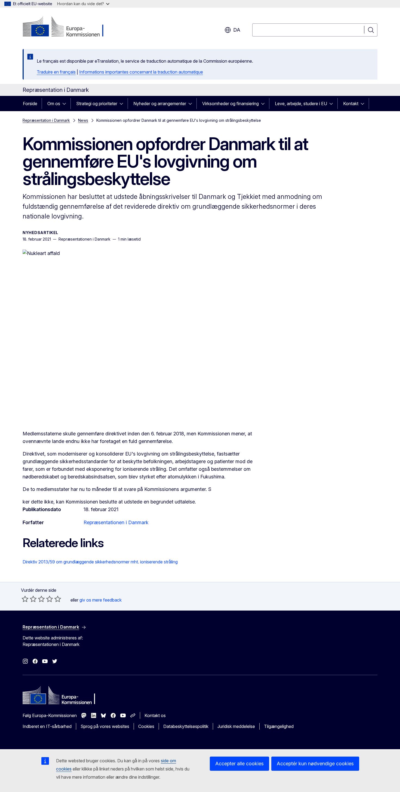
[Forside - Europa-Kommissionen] (66, 27)
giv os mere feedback (100, 600)
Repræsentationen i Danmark (116, 522)
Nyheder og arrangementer (159, 103)
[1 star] (25, 598)
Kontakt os (155, 715)
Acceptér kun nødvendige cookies (315, 763)
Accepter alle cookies (239, 763)
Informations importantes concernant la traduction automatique (141, 72)
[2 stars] (29, 598)
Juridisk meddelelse (236, 726)
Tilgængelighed (279, 726)
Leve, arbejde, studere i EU (301, 103)
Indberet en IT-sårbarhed (47, 726)
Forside (30, 103)
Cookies (146, 726)
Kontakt (350, 103)
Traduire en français (56, 72)
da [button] (236, 30)
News (83, 120)
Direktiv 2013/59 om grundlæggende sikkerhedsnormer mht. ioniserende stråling (100, 561)
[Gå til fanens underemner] (65, 103)
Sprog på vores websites (105, 726)
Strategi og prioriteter (96, 103)
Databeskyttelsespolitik (185, 726)
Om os (53, 103)
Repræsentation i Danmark (46, 120)
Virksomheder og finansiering (230, 103)
